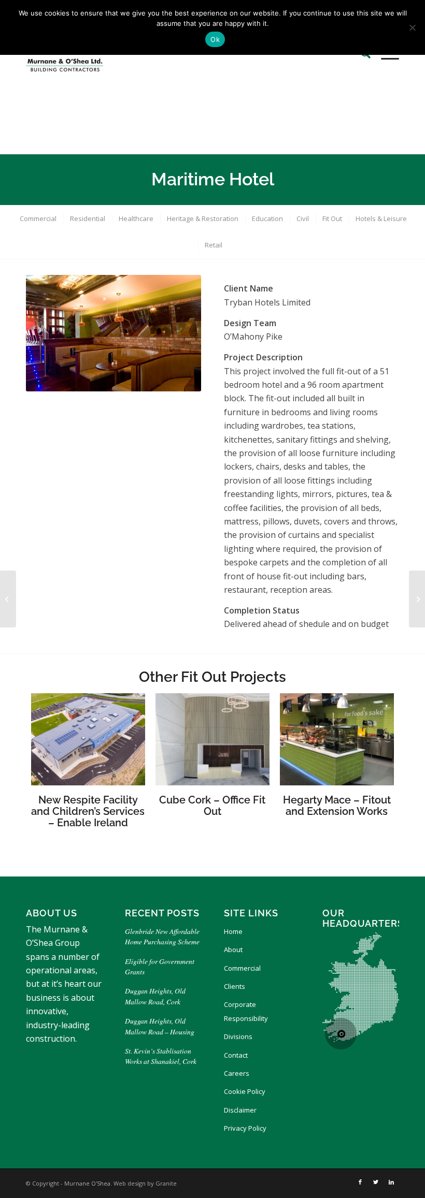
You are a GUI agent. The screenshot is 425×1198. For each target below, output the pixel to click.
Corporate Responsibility (246, 1011)
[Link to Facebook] (360, 1182)
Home (233, 931)
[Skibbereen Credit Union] (8, 599)
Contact (236, 1055)
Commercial (38, 218)
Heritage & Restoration (202, 218)
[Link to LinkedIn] (391, 1182)
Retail (213, 245)
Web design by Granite (145, 1183)
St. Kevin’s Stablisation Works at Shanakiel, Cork (160, 1056)
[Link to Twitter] (376, 1182)
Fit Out (332, 218)
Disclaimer (240, 1110)
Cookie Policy (244, 1091)
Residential (87, 218)
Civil (302, 218)
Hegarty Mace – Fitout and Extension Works (337, 805)
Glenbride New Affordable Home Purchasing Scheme (162, 936)
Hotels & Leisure (381, 218)
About (233, 949)
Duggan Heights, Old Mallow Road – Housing (159, 1026)
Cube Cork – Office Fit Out (212, 805)
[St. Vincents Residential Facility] (417, 599)
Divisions (238, 1036)
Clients (234, 986)
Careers (236, 1073)
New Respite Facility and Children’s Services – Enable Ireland (88, 811)
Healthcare (136, 218)
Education (267, 218)
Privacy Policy (245, 1128)
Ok (215, 39)
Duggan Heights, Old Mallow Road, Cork (155, 996)
